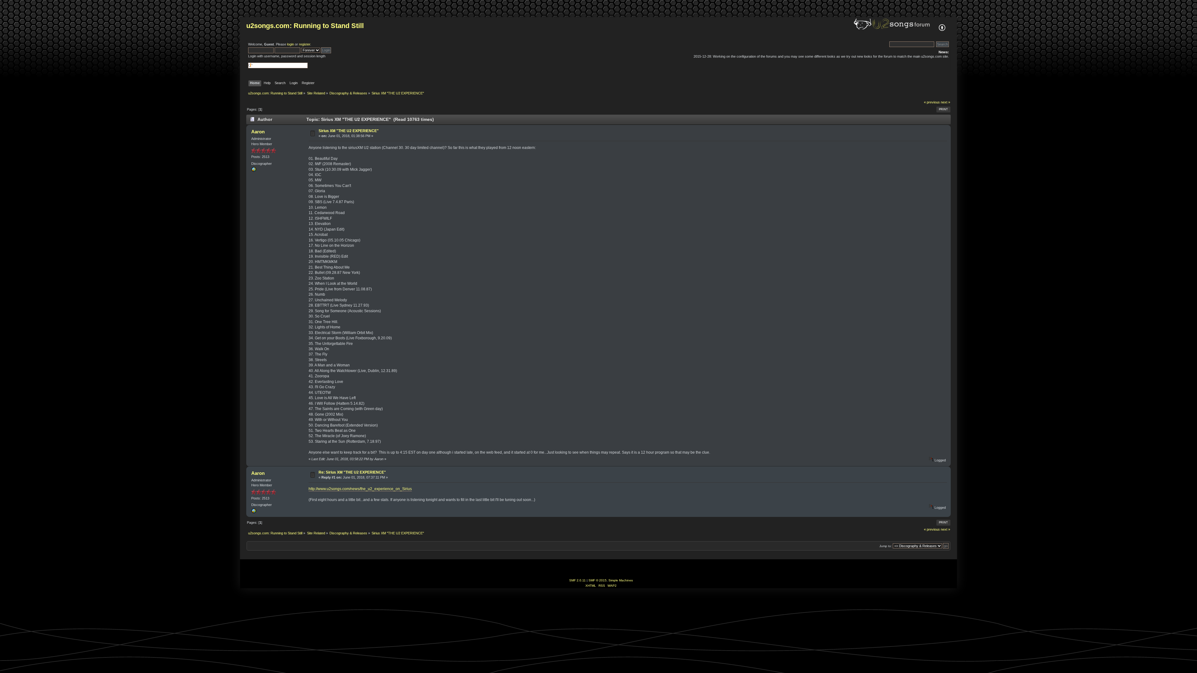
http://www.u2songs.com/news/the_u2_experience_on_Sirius (360, 489)
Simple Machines (620, 580)
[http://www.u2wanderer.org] (253, 171)
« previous (932, 102)
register (304, 44)
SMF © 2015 (598, 580)
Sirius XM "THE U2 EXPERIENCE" (349, 131)
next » (945, 102)
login (290, 44)
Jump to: (885, 546)
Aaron (258, 131)
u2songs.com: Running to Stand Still (305, 26)
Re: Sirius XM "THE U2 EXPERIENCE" (352, 472)
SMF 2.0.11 (577, 580)
